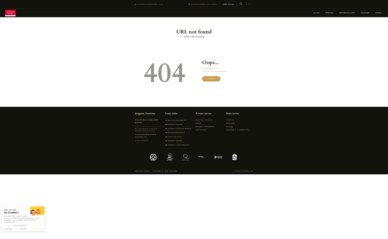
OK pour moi (37, 229)
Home (186, 37)
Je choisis (23, 229)
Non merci (9, 229)
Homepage (211, 79)
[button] (4, 235)
